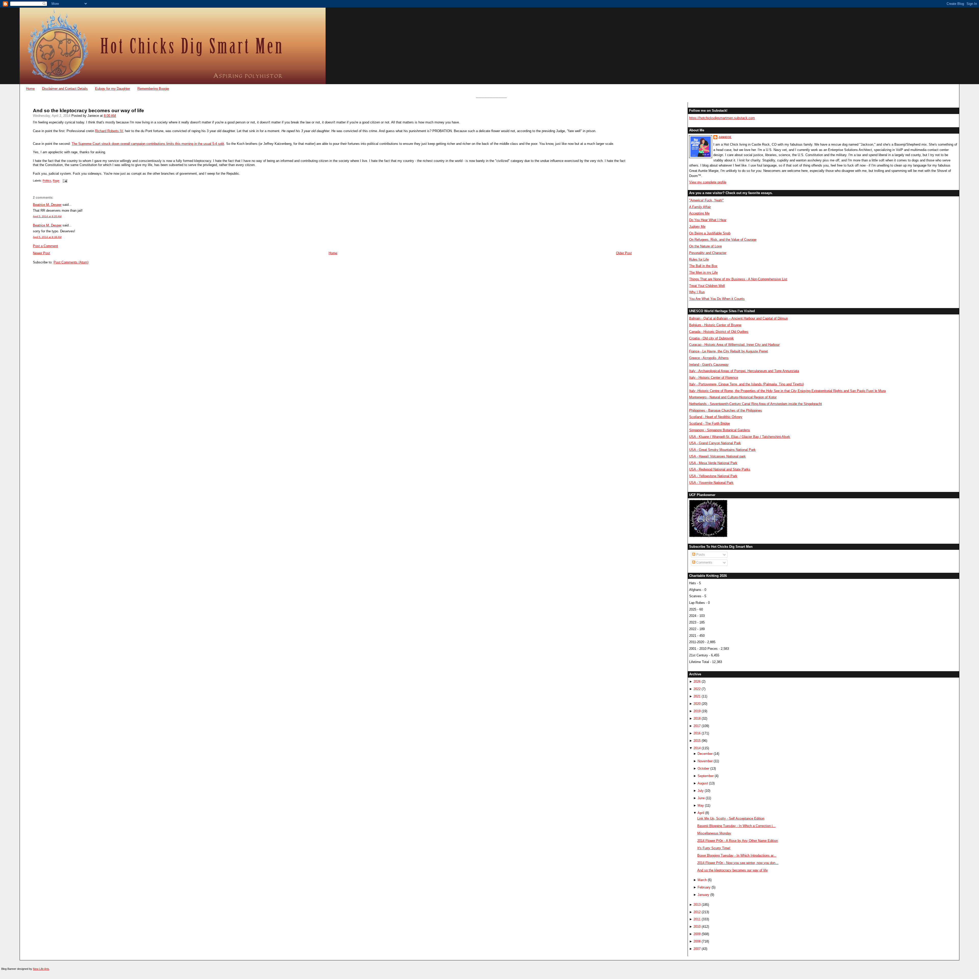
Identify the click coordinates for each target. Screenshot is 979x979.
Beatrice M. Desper (47, 205)
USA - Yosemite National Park (711, 483)
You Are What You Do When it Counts (717, 299)
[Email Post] (64, 180)
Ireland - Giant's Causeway (709, 364)
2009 (697, 934)
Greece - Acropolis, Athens (709, 358)
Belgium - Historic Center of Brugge (715, 325)
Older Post (624, 253)
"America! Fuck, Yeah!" (706, 200)
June (701, 798)
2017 (697, 726)
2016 (697, 733)
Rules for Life (699, 259)
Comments (703, 562)
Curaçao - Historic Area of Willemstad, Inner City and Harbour (734, 345)
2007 (697, 949)
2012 (697, 912)
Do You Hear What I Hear (707, 220)
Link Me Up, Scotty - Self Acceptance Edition (730, 818)
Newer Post (41, 253)
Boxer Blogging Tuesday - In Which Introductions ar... (736, 855)
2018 (697, 718)
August (703, 783)
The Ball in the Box (703, 266)
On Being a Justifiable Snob (709, 233)
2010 (697, 927)
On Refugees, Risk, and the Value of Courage (722, 239)
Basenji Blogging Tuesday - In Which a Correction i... (736, 826)
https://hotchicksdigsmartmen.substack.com (722, 118)
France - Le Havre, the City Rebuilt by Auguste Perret (728, 351)
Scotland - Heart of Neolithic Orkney (715, 417)
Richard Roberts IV (109, 131)
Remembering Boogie (153, 89)
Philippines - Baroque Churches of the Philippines (725, 410)
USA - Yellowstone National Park (713, 476)
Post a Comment (45, 246)
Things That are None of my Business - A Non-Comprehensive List (738, 279)
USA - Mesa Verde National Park (713, 463)
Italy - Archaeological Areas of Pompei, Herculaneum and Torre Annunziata (744, 371)
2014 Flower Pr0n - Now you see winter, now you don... (737, 863)
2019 (697, 711)
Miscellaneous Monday (714, 833)
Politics (47, 180)
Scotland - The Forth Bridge (709, 423)
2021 (697, 696)
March (702, 880)
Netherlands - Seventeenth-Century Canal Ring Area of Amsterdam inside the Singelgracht (755, 404)
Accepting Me (699, 213)
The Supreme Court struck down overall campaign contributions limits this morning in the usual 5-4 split (148, 144)
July (701, 791)
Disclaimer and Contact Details (65, 89)
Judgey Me (697, 226)
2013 (697, 905)
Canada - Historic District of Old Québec (719, 332)
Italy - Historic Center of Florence (713, 377)
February (704, 887)
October (703, 768)
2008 (697, 941)
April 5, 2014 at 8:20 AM (47, 216)
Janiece (724, 137)
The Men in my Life (703, 272)
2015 (697, 741)
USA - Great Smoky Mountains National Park (722, 450)
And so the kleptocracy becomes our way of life (88, 110)
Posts (700, 554)
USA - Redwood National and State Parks (719, 469)
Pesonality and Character (707, 253)
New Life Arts (41, 968)
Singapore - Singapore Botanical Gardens (719, 430)
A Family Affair (700, 207)
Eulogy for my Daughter (112, 89)
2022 (697, 689)
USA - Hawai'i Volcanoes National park (717, 456)
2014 (697, 748)
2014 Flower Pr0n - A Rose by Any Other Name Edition (737, 841)
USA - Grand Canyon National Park (715, 443)
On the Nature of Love (705, 246)
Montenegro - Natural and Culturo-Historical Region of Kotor (733, 397)
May (701, 805)
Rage (56, 180)
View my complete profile (707, 182)
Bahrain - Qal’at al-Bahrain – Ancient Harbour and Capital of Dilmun (738, 318)
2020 (697, 704)
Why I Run (697, 292)
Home (30, 89)
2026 (697, 681)
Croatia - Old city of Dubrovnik (711, 338)
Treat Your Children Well (707, 286)
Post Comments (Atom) (71, 262)
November (705, 761)
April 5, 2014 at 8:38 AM (47, 237)
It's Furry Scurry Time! (713, 848)
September (706, 776)
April (701, 813)
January (703, 895)
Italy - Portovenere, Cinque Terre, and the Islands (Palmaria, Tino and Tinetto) (746, 384)
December (705, 754)
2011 (697, 919)
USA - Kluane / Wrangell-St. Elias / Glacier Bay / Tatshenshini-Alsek (739, 437)
